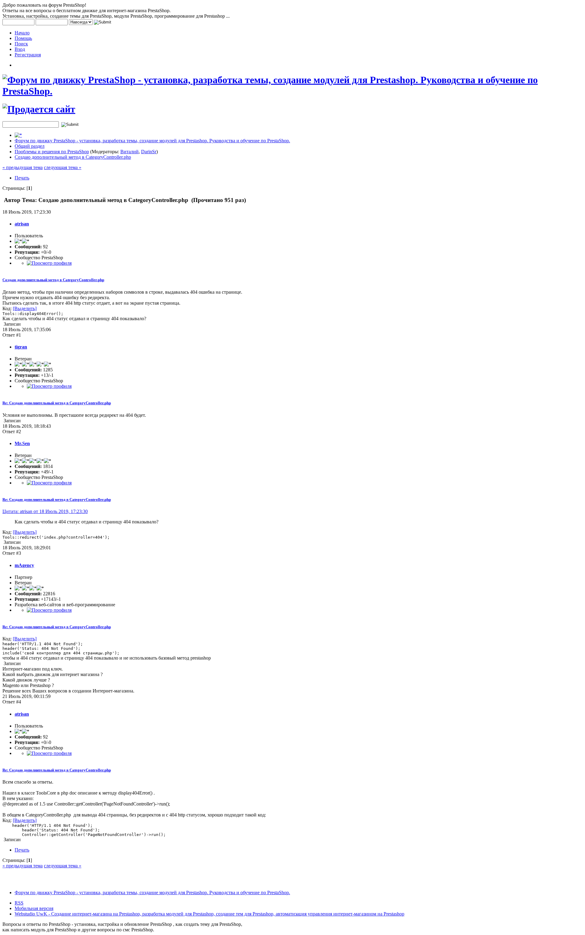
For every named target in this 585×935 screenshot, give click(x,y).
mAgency (24, 565)
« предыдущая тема (22, 167)
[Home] (18, 135)
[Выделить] (25, 308)
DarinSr (148, 151)
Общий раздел (29, 146)
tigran (21, 346)
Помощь (23, 38)
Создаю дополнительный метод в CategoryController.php (73, 157)
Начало (22, 32)
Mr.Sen (22, 443)
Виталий (129, 151)
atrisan (22, 223)
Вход (20, 49)
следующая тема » (62, 167)
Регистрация (28, 54)
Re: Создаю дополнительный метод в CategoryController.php (56, 403)
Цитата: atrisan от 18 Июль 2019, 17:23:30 (45, 511)
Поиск (21, 43)
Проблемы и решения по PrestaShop (52, 151)
